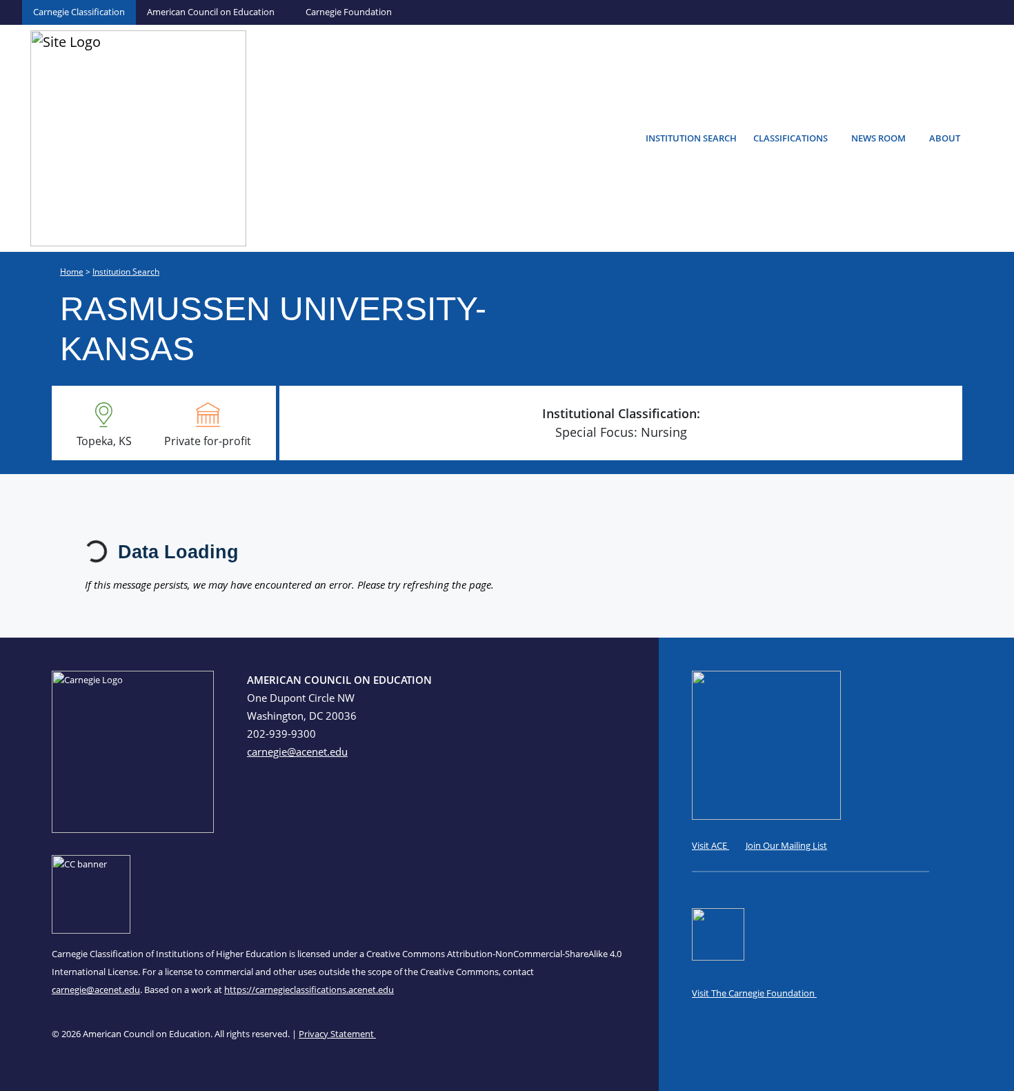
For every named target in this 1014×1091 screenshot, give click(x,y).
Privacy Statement (337, 1034)
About (944, 138)
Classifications (790, 138)
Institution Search (691, 138)
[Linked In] (591, 682)
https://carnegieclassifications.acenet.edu (309, 989)
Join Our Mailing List (786, 845)
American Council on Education (211, 12)
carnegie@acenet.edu (297, 751)
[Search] (990, 136)
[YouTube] (620, 682)
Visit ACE (710, 845)
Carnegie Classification (79, 12)
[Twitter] (605, 682)
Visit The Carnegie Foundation (754, 993)
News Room (878, 138)
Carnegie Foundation (349, 12)
